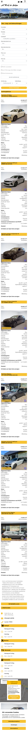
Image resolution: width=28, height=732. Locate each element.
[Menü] (2, 1)
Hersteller (3, 27)
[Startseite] (19, 1)
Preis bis (3, 58)
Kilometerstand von (6, 41)
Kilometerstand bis (5, 47)
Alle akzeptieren (14, 728)
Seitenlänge (18, 81)
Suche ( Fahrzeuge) (14, 87)
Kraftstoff (3, 36)
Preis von (3, 53)
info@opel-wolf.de (9, 618)
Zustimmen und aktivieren (14, 697)
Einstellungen (14, 724)
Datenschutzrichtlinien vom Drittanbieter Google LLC (13, 692)
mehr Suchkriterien (14, 77)
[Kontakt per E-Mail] (21, 1)
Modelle (3, 32)
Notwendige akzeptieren (14, 721)
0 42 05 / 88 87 (8, 622)
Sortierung (3, 81)
